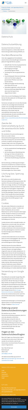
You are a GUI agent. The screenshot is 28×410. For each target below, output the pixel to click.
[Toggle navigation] (25, 2)
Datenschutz (5, 376)
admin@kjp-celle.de (7, 353)
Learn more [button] (22, 403)
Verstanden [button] (14, 407)
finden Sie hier (15, 304)
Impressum (5, 374)
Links (3, 370)
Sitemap (4, 372)
